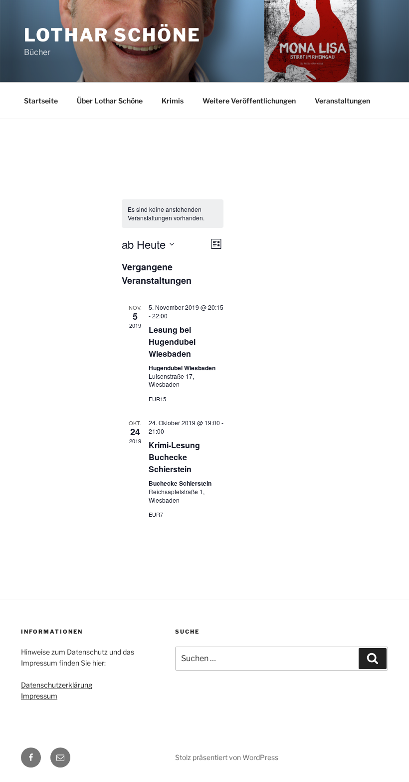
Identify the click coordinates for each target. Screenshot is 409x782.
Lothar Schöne (112, 35)
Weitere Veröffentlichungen (249, 100)
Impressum (39, 696)
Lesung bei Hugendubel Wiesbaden (172, 341)
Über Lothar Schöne (110, 100)
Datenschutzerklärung (56, 685)
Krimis (173, 100)
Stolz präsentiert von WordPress (226, 757)
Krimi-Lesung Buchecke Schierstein (174, 457)
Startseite (41, 100)
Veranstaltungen (342, 100)
